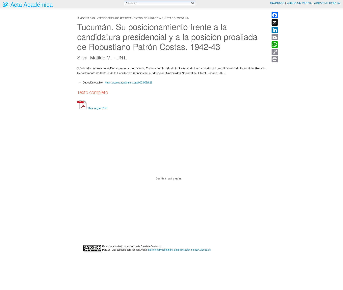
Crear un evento (327, 3)
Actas (168, 18)
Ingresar (277, 3)
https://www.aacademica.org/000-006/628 (128, 82)
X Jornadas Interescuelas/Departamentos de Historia (119, 18)
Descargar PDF (97, 108)
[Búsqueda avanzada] (126, 3)
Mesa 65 (183, 18)
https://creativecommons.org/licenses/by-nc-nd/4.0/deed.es (179, 249)
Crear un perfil (299, 3)
